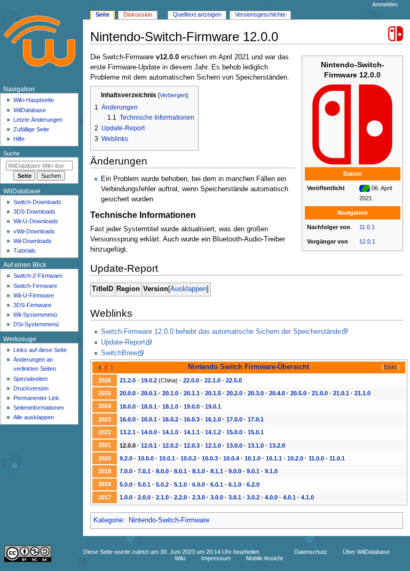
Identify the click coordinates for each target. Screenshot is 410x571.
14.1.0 (170, 432)
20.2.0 (234, 393)
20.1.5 (213, 393)
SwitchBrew (119, 353)
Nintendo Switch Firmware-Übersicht (248, 367)
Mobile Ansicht (264, 558)
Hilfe (19, 139)
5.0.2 (162, 484)
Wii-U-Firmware (33, 295)
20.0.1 (149, 393)
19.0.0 (192, 406)
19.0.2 (149, 380)
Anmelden (385, 4)
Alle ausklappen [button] (33, 417)
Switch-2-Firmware (37, 275)
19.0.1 (213, 406)
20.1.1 (192, 393)
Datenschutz (310, 552)
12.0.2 (170, 445)
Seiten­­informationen (38, 407)
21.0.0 (320, 393)
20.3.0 (256, 393)
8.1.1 (216, 471)
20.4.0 (277, 393)
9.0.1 (253, 471)
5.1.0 (180, 484)
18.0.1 (149, 406)
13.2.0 (277, 445)
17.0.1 (256, 419)
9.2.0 (126, 458)
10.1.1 (274, 458)
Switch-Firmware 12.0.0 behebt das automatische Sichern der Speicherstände (221, 331)
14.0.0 (149, 432)
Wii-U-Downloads (35, 221)
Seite (102, 14)
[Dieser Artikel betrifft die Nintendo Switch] (395, 33)
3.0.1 (234, 497)
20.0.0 (128, 393)
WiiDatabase (29, 110)
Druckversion (31, 388)
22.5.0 (234, 380)
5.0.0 (126, 484)
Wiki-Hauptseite (33, 100)
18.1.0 (170, 406)
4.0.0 (271, 497)
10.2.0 (295, 458)
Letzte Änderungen (37, 119)
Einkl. (391, 367)
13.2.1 (128, 432)
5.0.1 (144, 484)
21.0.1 (341, 393)
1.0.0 (126, 497)
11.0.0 (316, 458)
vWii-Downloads (34, 231)
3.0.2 (253, 497)
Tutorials (24, 250)
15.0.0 (234, 432)
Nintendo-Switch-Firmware (169, 520)
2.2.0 (180, 497)
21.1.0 (362, 393)
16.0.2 (170, 419)
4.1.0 (307, 497)
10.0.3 (210, 458)
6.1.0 (234, 484)
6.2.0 (253, 484)
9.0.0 (234, 471)
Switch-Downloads (37, 202)
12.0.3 (192, 445)
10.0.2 (188, 458)
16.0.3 (192, 419)
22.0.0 (191, 380)
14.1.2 (213, 432)
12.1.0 (213, 445)
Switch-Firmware (35, 286)
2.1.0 (162, 497)
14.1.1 (192, 432)
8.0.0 (162, 471)
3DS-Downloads (34, 211)
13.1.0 (256, 445)
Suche (11, 153)
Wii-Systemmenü (35, 314)
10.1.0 (253, 458)
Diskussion (137, 14)
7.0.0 (126, 471)
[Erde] (364, 188)
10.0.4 (231, 458)
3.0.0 (216, 497)
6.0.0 (198, 484)
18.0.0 (128, 406)
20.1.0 (170, 393)
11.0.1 (367, 227)
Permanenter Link (36, 398)
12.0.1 (367, 241)
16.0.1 (149, 419)
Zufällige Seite (31, 129)
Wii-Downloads (32, 241)
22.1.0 (212, 380)
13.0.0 (234, 445)
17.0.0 (234, 419)
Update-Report (123, 342)
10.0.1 (167, 458)
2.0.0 (144, 497)
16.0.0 (128, 419)
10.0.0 (146, 458)
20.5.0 (298, 393)
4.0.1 (289, 497)
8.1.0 (198, 471)
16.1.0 (213, 419)
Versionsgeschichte (260, 14)
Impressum (216, 558)
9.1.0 (271, 471)
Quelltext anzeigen (197, 14)
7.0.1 (144, 471)
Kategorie (108, 520)
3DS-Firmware (32, 305)
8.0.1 (180, 471)
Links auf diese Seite (40, 350)
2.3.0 (198, 497)
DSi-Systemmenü (36, 324)
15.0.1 (256, 432)
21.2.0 (128, 380)
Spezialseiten (30, 379)
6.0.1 (216, 484)
